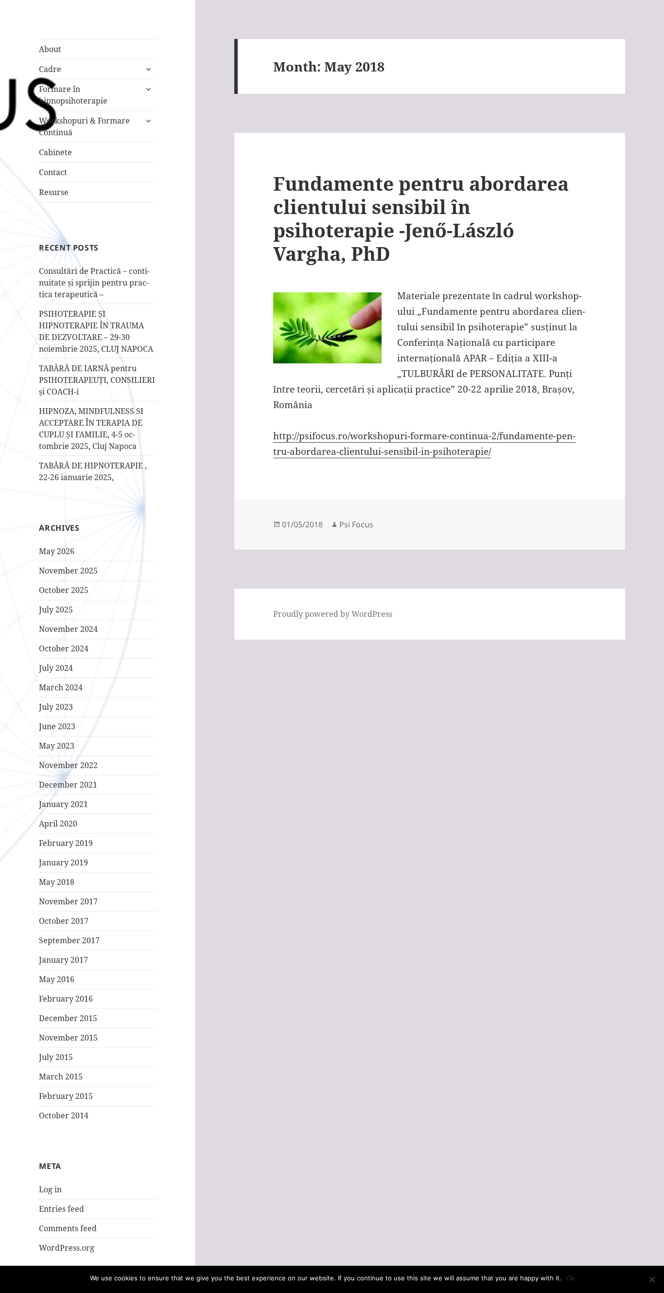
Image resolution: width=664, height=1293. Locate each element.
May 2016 (56, 979)
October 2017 (63, 921)
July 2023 (56, 706)
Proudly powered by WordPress (332, 614)
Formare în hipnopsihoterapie (73, 95)
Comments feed (68, 1228)
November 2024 (68, 629)
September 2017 (69, 940)
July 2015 (56, 1057)
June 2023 (57, 726)
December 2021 (68, 784)
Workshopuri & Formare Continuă (84, 126)
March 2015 (61, 1076)
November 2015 (68, 1037)
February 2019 (66, 843)
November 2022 (68, 765)
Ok (570, 1278)
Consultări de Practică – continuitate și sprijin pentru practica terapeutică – (94, 283)
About (50, 49)
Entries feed (61, 1208)
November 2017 (68, 901)
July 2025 (56, 609)
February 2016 (66, 998)
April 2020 (58, 823)
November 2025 (68, 570)
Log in (50, 1189)
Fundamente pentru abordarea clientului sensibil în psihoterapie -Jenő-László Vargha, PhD (421, 218)
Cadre (50, 69)
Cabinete (55, 152)
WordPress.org (66, 1247)
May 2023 (56, 745)
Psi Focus (356, 524)
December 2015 (68, 1018)
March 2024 (61, 687)
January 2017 (63, 959)
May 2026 (56, 551)
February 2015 (66, 1096)
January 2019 (63, 862)
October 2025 (63, 590)
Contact (53, 172)
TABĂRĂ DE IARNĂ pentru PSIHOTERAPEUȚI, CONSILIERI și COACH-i (97, 380)
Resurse (54, 192)
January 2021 (63, 804)
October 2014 (63, 1115)
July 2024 (56, 668)
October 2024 (63, 648)
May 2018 (56, 882)
